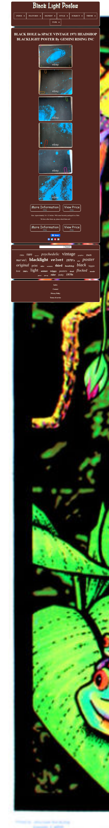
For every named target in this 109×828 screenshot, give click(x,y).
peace (39, 275)
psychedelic (50, 253)
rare (29, 254)
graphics (80, 255)
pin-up (46, 275)
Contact (55, 289)
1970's (70, 260)
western (50, 266)
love (18, 271)
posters (63, 270)
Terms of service (55, 297)
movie (37, 255)
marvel (21, 260)
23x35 (88, 255)
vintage (68, 253)
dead (72, 271)
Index (55, 285)
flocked (82, 270)
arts (78, 261)
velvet (57, 260)
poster (89, 259)
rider (53, 274)
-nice (42, 266)
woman (44, 271)
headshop (69, 266)
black (81, 264)
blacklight (38, 259)
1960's (25, 271)
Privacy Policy (55, 293)
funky (61, 274)
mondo (92, 271)
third (58, 265)
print (34, 265)
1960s (22, 255)
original (22, 265)
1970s (69, 274)
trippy (53, 271)
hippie (92, 266)
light (34, 270)
